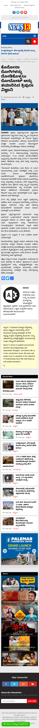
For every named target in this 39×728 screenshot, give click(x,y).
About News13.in (15, 5)
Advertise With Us (29, 5)
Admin (3, 100)
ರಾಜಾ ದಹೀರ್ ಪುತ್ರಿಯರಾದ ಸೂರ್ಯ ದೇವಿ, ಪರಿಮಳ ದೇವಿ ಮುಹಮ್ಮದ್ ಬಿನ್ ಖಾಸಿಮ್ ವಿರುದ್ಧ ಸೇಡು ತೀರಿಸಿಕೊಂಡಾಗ (19, 386)
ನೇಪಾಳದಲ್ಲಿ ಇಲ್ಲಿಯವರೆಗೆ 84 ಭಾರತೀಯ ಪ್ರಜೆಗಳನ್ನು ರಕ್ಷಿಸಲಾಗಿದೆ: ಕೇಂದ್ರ (25, 491)
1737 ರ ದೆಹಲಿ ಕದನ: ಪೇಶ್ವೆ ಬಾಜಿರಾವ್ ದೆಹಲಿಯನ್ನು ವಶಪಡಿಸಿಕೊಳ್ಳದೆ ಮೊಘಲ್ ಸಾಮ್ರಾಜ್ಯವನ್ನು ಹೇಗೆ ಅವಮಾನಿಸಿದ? (19, 462)
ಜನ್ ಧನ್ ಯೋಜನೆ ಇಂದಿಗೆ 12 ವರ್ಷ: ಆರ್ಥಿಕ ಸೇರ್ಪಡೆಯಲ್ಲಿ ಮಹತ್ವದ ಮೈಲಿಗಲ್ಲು (26, 506)
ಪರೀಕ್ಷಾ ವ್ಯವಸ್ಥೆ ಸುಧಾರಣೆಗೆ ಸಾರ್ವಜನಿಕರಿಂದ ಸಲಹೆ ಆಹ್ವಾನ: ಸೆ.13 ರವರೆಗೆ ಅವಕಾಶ (26, 420)
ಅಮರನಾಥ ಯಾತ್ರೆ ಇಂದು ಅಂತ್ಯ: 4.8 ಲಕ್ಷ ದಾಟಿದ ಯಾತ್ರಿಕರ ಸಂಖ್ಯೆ (25, 477)
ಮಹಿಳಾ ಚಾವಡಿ (17, 394)
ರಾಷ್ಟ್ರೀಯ (28, 97)
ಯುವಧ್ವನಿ (15, 410)
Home (6, 5)
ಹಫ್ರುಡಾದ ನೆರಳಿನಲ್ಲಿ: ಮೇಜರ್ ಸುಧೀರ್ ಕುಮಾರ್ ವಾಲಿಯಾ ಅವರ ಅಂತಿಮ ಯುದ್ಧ (26, 404)
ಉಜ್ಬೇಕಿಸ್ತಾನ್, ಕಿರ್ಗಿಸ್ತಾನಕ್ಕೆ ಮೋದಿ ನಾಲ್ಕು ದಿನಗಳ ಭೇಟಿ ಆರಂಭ (26, 445)
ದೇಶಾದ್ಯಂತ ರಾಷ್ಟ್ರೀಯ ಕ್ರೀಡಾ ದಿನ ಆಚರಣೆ (24, 433)
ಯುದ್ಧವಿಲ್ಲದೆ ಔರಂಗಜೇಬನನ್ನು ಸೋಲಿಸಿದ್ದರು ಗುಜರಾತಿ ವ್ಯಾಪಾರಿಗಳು (24, 522)
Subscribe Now (19, 8)
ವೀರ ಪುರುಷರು (17, 470)
